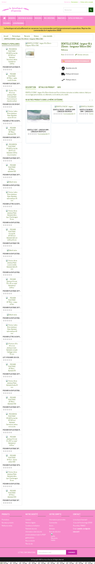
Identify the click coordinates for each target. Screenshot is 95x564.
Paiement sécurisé (31, 529)
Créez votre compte (87, 2)
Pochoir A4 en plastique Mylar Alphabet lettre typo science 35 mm (12, 254)
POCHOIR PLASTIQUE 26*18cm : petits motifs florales (12, 84)
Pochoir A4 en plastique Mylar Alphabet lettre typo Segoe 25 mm (12, 185)
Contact (4, 2)
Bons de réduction (55, 532)
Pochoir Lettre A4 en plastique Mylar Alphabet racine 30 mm (12, 121)
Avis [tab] (59, 87)
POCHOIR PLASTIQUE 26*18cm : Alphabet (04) (12, 407)
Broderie (11, 18)
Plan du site (29, 544)
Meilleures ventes (7, 526)
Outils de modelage (75, 18)
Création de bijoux (25, 18)
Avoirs (51, 526)
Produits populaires (11, 44)
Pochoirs (6, 23)
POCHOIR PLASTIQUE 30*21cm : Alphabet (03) (12, 500)
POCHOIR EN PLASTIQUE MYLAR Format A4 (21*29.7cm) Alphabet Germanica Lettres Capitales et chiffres (12, 67)
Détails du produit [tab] (47, 87)
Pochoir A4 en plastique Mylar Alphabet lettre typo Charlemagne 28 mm (12, 318)
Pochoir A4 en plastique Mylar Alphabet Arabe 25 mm (12, 390)
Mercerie (38, 18)
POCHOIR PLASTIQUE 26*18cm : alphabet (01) (12, 291)
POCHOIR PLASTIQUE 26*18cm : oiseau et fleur (12, 307)
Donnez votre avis (82, 55)
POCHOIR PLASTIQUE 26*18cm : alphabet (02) (12, 175)
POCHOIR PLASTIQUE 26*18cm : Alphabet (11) (12, 374)
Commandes (53, 523)
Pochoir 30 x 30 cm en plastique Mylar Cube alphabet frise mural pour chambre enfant (12, 104)
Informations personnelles (57, 520)
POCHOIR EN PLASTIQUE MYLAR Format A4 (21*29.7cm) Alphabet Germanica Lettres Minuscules (12, 430)
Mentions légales (30, 523)
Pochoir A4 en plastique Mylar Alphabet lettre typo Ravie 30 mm (12, 484)
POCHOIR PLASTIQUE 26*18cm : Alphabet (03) (12, 158)
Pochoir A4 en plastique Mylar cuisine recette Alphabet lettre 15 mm (12, 272)
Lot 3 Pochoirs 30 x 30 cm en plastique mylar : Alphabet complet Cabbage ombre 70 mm (12, 357)
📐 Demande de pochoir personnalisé (76, 61)
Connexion (74, 2)
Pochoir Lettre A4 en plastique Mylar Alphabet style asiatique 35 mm (12, 337)
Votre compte (55, 514)
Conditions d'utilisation (32, 526)
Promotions (5, 520)
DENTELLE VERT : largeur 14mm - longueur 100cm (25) (38, 131)
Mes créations (49, 18)
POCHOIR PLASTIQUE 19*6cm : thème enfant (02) (12, 465)
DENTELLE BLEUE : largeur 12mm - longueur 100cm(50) (64, 110)
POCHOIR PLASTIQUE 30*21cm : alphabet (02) (12, 448)
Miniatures (61, 18)
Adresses (52, 529)
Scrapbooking (18, 23)
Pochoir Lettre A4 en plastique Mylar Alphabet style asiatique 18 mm (12, 204)
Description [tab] (30, 87)
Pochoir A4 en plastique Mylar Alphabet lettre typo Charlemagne (12, 222)
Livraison (28, 520)
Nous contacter (30, 541)
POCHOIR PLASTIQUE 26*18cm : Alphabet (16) (12, 137)
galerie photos (29, 538)
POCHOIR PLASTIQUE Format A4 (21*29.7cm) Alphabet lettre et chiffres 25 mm (12, 243)
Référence (64, 50)
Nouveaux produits (7, 523)
